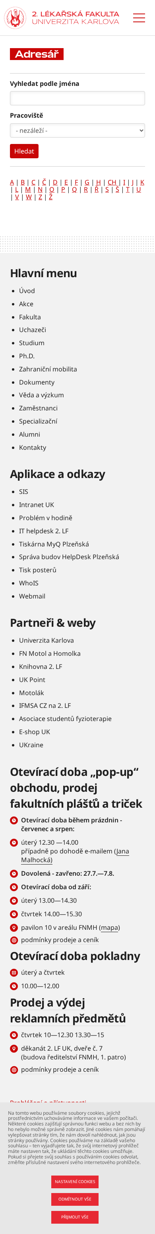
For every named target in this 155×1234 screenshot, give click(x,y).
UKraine (31, 744)
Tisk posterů (37, 570)
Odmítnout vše (74, 1199)
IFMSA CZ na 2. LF (45, 705)
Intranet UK (36, 504)
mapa (109, 927)
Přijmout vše (75, 1217)
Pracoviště (26, 115)
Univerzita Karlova (46, 640)
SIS (23, 491)
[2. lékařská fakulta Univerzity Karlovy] (15, 18)
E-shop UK (34, 731)
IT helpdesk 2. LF (43, 531)
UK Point (32, 679)
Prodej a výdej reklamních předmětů (68, 1010)
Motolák (31, 692)
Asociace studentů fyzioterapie (65, 718)
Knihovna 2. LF (40, 666)
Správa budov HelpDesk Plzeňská (69, 556)
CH (112, 182)
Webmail (32, 596)
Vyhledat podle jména (44, 83)
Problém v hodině (45, 517)
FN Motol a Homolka (50, 653)
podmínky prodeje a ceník (60, 939)
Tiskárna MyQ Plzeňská (54, 544)
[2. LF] (75, 18)
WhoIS (29, 583)
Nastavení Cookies (75, 1181)
